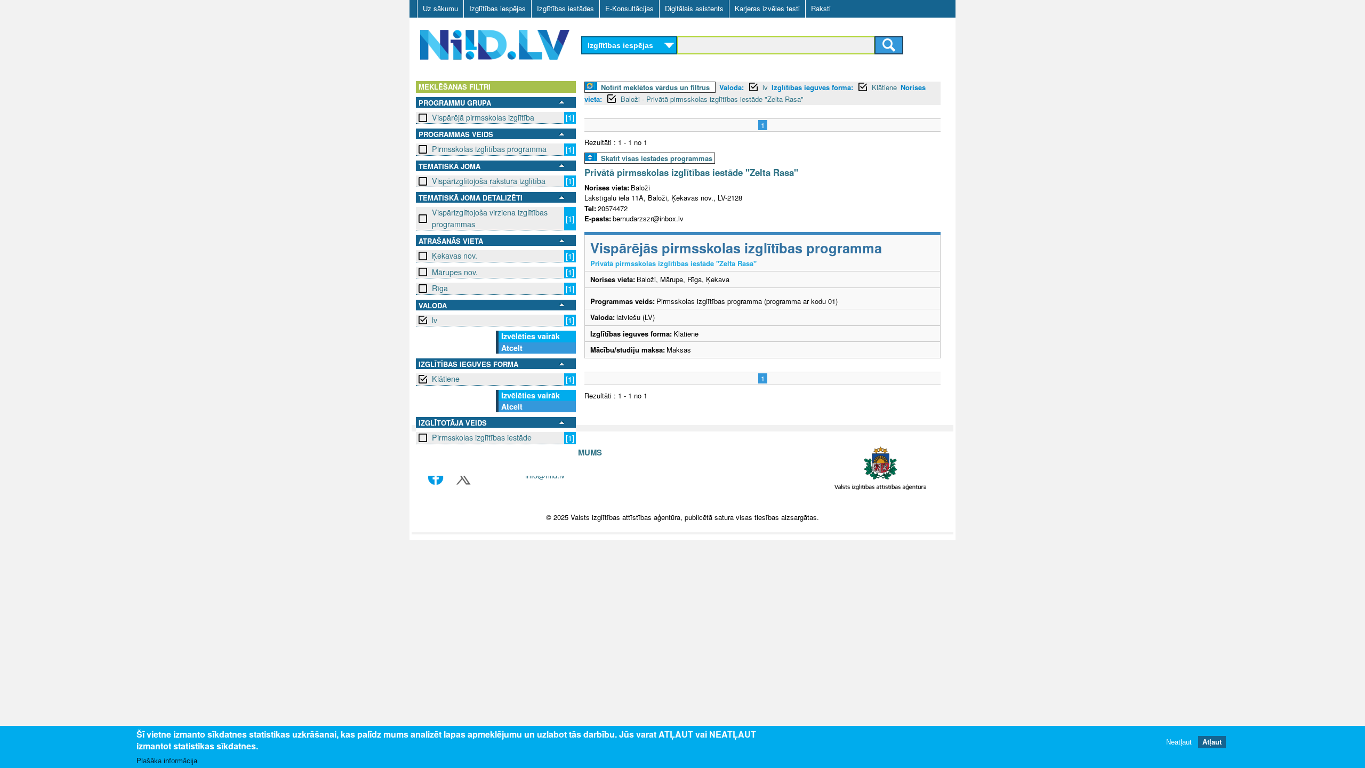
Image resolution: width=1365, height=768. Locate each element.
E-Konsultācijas (629, 8)
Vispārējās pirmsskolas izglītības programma (736, 248)
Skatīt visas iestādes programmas (656, 158)
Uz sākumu (440, 8)
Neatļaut (1179, 743)
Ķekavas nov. (454, 255)
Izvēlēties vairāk (530, 336)
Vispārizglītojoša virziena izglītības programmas (490, 218)
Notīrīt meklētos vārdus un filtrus (655, 87)
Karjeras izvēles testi (767, 8)
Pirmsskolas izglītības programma (489, 148)
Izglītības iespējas (497, 8)
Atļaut (1212, 743)
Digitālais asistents (694, 8)
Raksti (821, 8)
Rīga (440, 288)
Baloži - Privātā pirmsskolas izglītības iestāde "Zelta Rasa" (712, 99)
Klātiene (446, 378)
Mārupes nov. (455, 272)
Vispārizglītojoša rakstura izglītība (488, 180)
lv (434, 320)
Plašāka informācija (166, 761)
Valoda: (731, 87)
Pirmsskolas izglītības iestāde (482, 437)
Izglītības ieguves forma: (812, 87)
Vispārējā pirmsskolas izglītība (483, 117)
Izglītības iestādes (565, 8)
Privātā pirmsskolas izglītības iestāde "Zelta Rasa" (691, 172)
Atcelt (512, 347)
